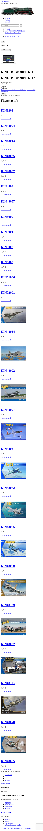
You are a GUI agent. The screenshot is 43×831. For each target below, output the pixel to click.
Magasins (8, 808)
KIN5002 (7, 247)
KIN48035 (8, 156)
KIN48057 (8, 201)
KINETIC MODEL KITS (13, 36)
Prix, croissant (28, 90)
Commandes (9, 823)
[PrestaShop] (8, 67)
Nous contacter (9, 804)
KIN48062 (8, 488)
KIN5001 (7, 232)
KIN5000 (7, 216)
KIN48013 (8, 141)
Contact (7, 22)
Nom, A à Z (12, 90)
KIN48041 (8, 186)
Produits (7, 20)
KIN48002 (8, 370)
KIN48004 (8, 125)
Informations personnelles (13, 825)
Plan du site (8, 806)
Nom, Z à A (20, 90)
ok (3, 41)
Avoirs (7, 821)
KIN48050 (8, 566)
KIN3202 (7, 110)
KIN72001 (8, 292)
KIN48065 (8, 527)
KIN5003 (7, 262)
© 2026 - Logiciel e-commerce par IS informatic (16, 828)
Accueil (7, 18)
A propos (8, 803)
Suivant (8, 780)
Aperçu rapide (6, 119)
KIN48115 (8, 683)
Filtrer (3, 93)
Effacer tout (6, 50)
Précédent (8, 775)
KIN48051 (8, 448)
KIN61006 (8, 277)
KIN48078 (8, 722)
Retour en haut (6, 784)
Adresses (7, 819)
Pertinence (4, 90)
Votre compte (6, 812)
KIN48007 (8, 409)
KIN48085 (8, 761)
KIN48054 (8, 331)
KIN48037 (8, 171)
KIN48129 (8, 605)
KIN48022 (8, 644)
